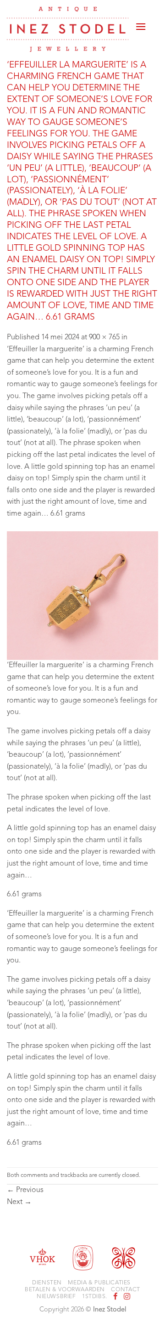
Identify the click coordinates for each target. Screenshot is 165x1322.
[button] (140, 23)
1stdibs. (94, 1296)
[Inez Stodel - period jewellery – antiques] (67, 29)
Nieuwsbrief (56, 1296)
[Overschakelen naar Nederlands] (152, 17)
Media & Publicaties (99, 1283)
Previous (25, 1190)
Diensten (47, 1283)
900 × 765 (104, 337)
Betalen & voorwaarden (65, 1290)
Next (19, 1202)
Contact (125, 1290)
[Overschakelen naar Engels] (152, 28)
